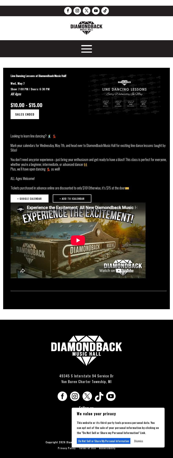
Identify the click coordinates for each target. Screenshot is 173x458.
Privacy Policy (67, 448)
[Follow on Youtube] (96, 11)
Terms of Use (87, 448)
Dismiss (138, 441)
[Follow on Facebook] (68, 11)
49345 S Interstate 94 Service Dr (86, 375)
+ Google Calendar (29, 198)
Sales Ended (24, 114)
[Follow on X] (86, 11)
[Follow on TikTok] (105, 11)
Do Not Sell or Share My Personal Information (103, 441)
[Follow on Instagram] (77, 11)
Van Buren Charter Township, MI (86, 381)
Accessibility (107, 448)
